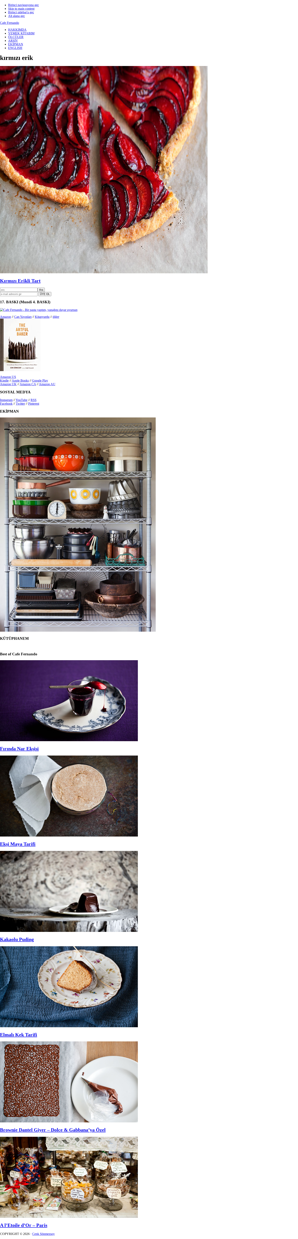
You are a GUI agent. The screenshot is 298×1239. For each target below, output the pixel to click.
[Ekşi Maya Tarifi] (69, 835)
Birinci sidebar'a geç (21, 12)
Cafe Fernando (9, 22)
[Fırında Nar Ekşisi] (69, 740)
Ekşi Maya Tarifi (17, 844)
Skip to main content (21, 8)
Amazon (5, 316)
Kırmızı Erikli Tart (20, 280)
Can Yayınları (23, 316)
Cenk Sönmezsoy (43, 1234)
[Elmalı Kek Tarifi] (69, 1026)
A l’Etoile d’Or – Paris (23, 1225)
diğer (56, 316)
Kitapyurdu (42, 316)
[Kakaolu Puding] (69, 930)
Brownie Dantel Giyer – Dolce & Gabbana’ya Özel (53, 1130)
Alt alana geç (16, 16)
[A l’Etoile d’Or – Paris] (69, 1216)
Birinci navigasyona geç (23, 5)
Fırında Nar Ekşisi (19, 748)
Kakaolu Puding (17, 939)
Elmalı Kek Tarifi (18, 1034)
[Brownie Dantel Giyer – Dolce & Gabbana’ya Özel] (69, 1121)
